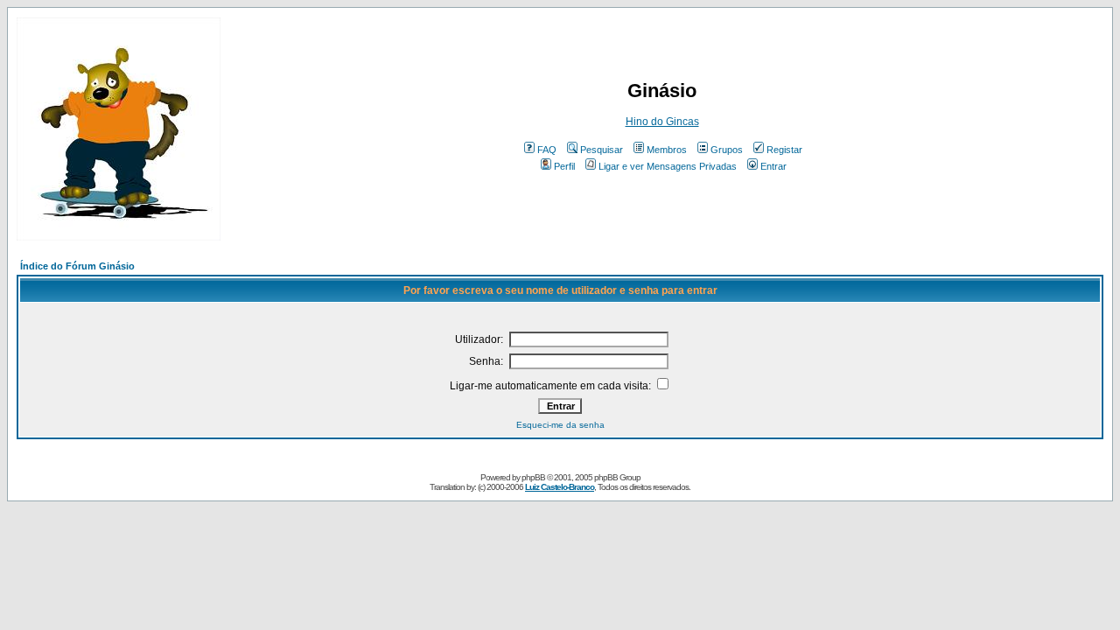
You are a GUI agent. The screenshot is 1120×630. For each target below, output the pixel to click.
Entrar (773, 166)
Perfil (564, 166)
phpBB (533, 477)
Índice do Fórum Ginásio (77, 266)
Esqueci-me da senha (560, 425)
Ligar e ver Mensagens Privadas (667, 166)
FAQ (546, 149)
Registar (784, 149)
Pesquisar (601, 149)
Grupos (726, 149)
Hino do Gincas (662, 122)
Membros (667, 149)
